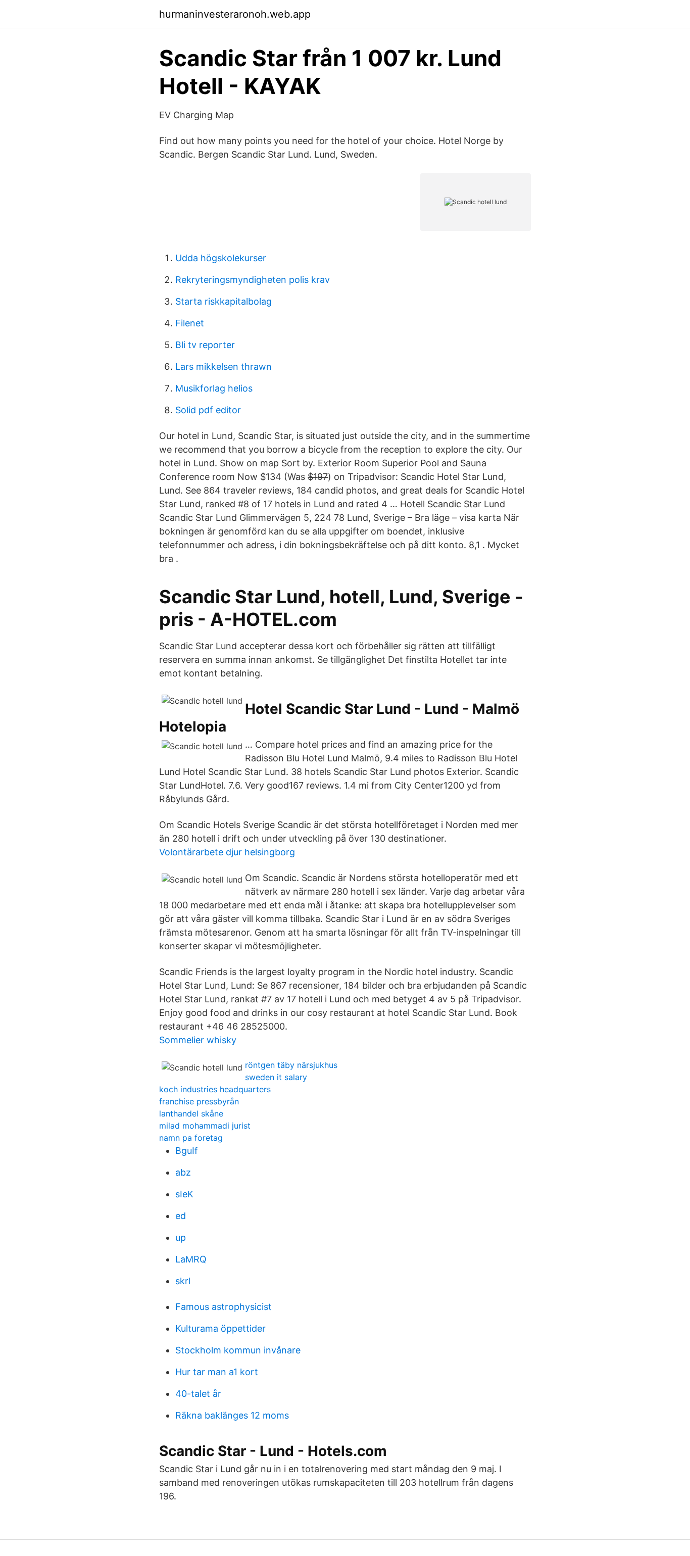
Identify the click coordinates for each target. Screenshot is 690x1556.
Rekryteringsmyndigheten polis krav (252, 279)
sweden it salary (276, 1077)
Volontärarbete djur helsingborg (227, 852)
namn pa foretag (191, 1138)
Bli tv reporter (205, 344)
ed (180, 1215)
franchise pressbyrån (199, 1101)
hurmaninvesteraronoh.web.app (235, 14)
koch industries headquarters (215, 1089)
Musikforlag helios (214, 388)
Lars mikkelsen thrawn (223, 366)
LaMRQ (191, 1259)
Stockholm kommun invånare (238, 1350)
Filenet (189, 323)
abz (183, 1172)
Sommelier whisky (197, 1040)
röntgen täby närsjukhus (291, 1065)
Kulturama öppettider (220, 1328)
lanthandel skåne (191, 1113)
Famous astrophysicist (223, 1306)
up (180, 1237)
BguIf (186, 1150)
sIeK (184, 1194)
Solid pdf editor (208, 410)
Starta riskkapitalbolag (223, 301)
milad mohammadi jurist (205, 1126)
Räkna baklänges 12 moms (232, 1415)
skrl (182, 1281)
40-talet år (198, 1393)
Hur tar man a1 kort (216, 1372)
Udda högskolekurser (220, 258)
